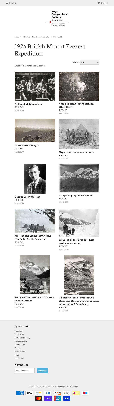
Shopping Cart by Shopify (67, 386)
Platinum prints (21, 341)
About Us (18, 331)
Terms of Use (20, 345)
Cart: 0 (104, 3)
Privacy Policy (20, 352)
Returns (18, 348)
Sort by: (76, 62)
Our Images (19, 334)
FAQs (17, 355)
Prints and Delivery (22, 338)
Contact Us (19, 358)
